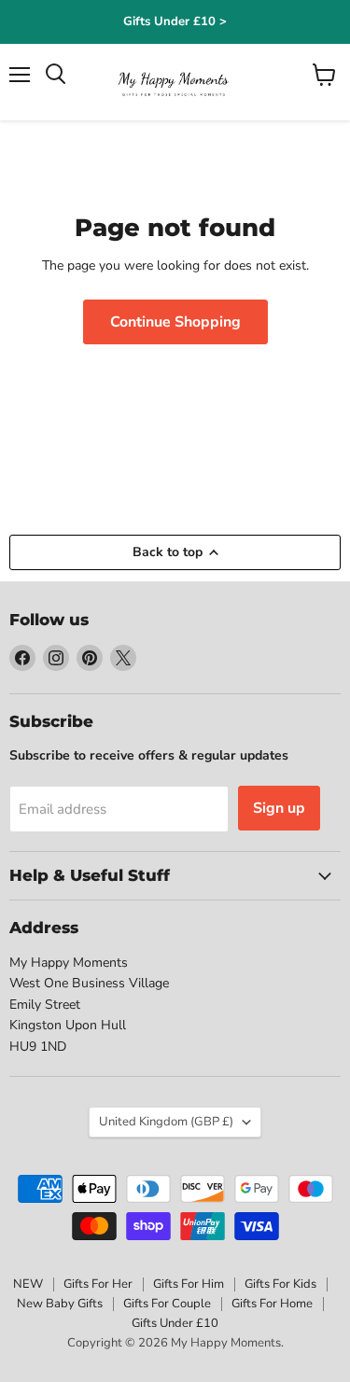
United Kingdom (166, 1121)
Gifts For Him (188, 1284)
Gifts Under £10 (175, 1323)
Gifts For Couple (167, 1303)
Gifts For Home (272, 1303)
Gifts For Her (98, 1284)
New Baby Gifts (60, 1303)
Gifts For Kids (280, 1284)
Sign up (279, 808)
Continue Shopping (175, 322)
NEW (28, 1284)
